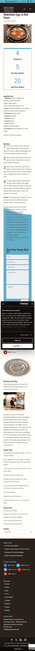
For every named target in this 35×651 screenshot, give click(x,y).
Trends (7, 587)
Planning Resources (9, 492)
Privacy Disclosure (13, 646)
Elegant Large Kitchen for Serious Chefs (16, 514)
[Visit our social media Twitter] (25, 1)
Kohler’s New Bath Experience (12, 520)
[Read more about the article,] (18, 43)
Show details (25, 335)
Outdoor (7, 607)
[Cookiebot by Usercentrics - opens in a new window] (21, 304)
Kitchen (7, 584)
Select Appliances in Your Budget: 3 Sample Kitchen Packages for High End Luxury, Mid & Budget (17, 462)
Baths (6, 591)
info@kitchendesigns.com (11, 629)
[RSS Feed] (28, 1)
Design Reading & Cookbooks (12, 496)
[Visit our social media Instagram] (31, 1)
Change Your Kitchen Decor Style (13, 475)
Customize (16, 346)
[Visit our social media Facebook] (22, 1)
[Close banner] (32, 304)
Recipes (14, 21)
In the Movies (9, 597)
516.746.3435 (8, 616)
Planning (7, 604)
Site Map (23, 646)
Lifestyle (7, 600)
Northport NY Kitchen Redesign (13, 517)
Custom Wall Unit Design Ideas (13, 524)
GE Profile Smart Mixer (10, 511)
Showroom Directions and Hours (13, 624)
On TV (6, 594)
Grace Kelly (8, 21)
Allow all (17, 340)
